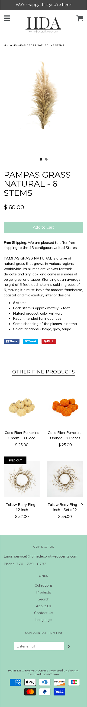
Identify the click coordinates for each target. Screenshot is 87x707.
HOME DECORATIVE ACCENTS (28, 670)
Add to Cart (43, 227)
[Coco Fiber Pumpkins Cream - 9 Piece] (22, 407)
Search (43, 599)
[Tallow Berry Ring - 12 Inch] (22, 479)
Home (8, 45)
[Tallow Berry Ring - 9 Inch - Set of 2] (65, 479)
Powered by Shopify (64, 670)
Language (43, 619)
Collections (44, 585)
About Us (44, 606)
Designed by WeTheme (43, 674)
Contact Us (43, 612)
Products (43, 592)
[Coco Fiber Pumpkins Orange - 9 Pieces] (65, 407)
